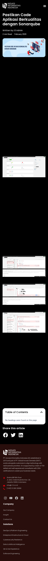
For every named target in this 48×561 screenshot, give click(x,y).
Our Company (8, 510)
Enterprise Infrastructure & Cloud (15, 535)
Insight (6, 515)
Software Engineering (11, 553)
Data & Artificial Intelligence (14, 544)
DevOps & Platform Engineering (15, 530)
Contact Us (7, 519)
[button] (44, 6)
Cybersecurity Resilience (12, 540)
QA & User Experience (11, 549)
